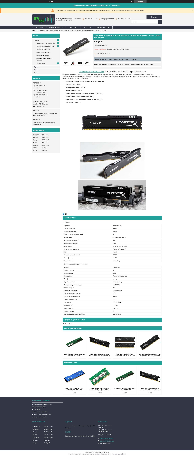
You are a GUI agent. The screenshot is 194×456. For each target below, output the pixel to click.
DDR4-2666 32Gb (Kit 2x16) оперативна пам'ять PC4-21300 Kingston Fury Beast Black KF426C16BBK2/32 (125, 355)
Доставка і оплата (103, 27)
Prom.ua (106, 452)
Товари (36, 40)
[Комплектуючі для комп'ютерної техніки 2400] (43, 24)
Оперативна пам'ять (39, 407)
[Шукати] (160, 22)
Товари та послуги (56, 27)
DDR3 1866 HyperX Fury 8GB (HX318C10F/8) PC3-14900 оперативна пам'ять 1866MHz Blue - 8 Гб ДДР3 (74, 389)
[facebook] (63, 214)
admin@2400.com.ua (41, 104)
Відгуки (36, 70)
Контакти (87, 27)
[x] (65, 214)
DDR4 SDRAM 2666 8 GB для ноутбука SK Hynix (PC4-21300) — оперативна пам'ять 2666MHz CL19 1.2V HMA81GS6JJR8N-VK (99, 389)
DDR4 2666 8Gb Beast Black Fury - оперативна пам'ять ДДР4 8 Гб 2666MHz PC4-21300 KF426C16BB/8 (150, 355)
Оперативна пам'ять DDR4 (91, 72)
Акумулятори (41, 63)
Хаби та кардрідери (43, 55)
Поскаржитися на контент (102, 454)
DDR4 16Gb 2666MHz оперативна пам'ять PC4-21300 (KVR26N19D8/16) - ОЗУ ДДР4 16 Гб (74, 355)
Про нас (73, 27)
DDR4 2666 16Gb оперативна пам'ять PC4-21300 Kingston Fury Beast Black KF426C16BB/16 (99, 355)
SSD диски (36, 409)
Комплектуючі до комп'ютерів (46, 43)
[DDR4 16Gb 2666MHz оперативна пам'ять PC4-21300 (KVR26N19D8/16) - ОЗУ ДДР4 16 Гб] (74, 342)
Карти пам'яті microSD (43, 52)
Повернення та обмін (39, 417)
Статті (36, 73)
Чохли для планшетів (43, 49)
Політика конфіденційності (118, 454)
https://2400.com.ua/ (41, 101)
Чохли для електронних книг (45, 46)
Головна (39, 27)
